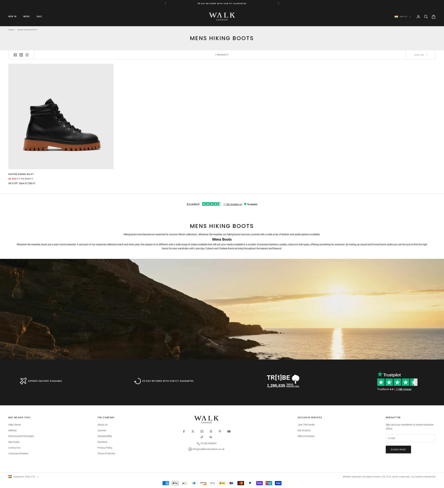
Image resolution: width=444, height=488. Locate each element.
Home (11, 30)
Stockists (102, 442)
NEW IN (12, 16)
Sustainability (104, 436)
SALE (39, 16)
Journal (101, 430)
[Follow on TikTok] (202, 437)
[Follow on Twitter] (193, 431)
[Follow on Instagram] (202, 431)
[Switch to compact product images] (27, 55)
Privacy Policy (104, 447)
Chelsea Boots (226, 248)
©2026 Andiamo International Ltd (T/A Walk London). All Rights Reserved (389, 476)
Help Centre (14, 424)
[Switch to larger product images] (15, 55)
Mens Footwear (306, 436)
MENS (26, 16)
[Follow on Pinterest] (220, 431)
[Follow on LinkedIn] (211, 437)
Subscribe (398, 449)
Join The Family (306, 424)
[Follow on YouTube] (229, 431)
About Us (102, 424)
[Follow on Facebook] (184, 431)
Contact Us (14, 447)
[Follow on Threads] (211, 431)
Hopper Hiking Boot (21, 174)
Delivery (12, 430)
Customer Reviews (18, 453)
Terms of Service (106, 453)
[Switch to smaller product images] (21, 55)
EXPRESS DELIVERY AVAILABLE (45, 380)
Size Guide (13, 442)
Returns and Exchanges (21, 436)
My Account (304, 430)
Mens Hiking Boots (27, 30)
